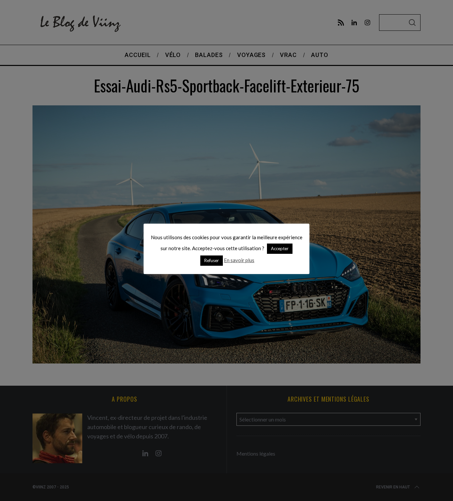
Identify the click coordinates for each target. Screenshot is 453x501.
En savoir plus (239, 260)
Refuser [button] (211, 260)
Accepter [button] (280, 248)
